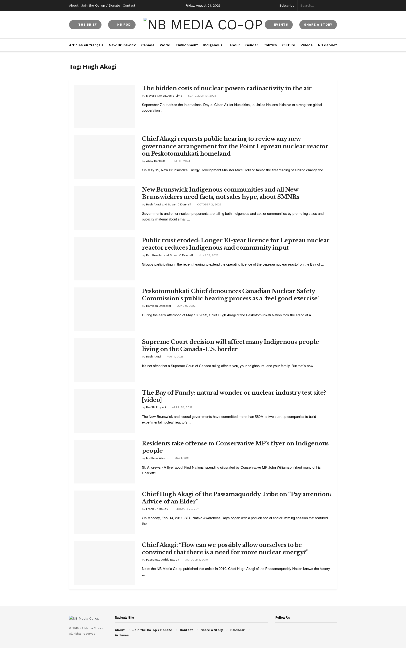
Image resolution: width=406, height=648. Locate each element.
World (165, 45)
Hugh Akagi (153, 356)
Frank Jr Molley (157, 509)
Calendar (237, 630)
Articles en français (86, 45)
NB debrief (327, 45)
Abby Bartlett (155, 161)
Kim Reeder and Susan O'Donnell (169, 255)
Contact (129, 5)
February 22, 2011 (186, 509)
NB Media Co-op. (91, 628)
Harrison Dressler (158, 305)
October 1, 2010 (196, 559)
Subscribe (286, 5)
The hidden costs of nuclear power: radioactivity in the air (227, 88)
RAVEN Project (156, 407)
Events (280, 24)
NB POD (123, 24)
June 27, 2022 (208, 255)
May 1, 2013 (182, 458)
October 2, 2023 (208, 204)
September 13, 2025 (201, 95)
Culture (288, 45)
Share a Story (212, 630)
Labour (233, 45)
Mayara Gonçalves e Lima (164, 95)
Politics (270, 45)
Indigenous (212, 45)
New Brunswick (122, 45)
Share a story (318, 24)
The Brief (87, 24)
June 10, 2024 (180, 161)
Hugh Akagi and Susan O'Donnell (168, 204)
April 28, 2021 (181, 407)
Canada (147, 45)
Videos (306, 45)
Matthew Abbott (157, 458)
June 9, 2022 (185, 305)
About (73, 5)
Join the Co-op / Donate (100, 5)
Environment (187, 45)
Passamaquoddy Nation (162, 559)
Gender (251, 45)
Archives (122, 635)
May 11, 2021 (174, 356)
